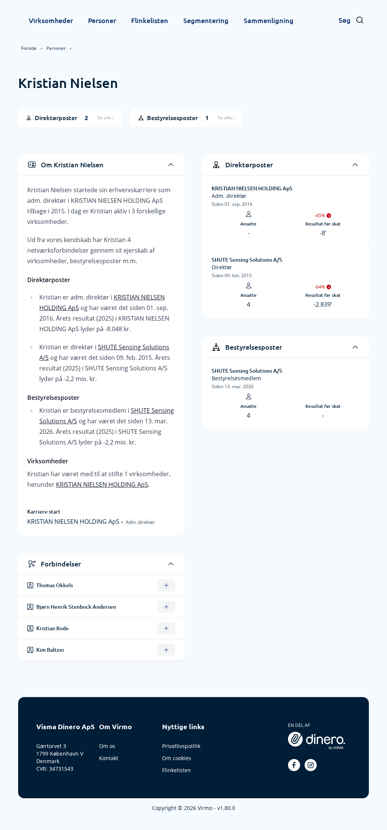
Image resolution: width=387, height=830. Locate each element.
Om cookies (176, 758)
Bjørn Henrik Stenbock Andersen (76, 607)
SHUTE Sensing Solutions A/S (247, 260)
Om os (107, 746)
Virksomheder (51, 20)
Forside (29, 48)
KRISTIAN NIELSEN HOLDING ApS (102, 484)
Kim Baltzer (50, 650)
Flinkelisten (149, 20)
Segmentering (206, 20)
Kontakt (108, 758)
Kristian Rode (52, 628)
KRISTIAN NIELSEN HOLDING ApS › (75, 521)
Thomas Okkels (54, 585)
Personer (102, 20)
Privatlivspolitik (181, 746)
